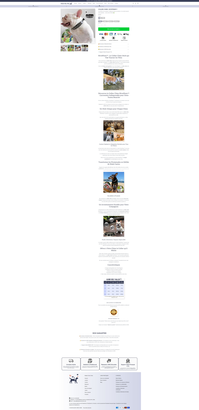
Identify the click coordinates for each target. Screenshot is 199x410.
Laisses (86, 380)
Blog (101, 382)
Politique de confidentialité (121, 384)
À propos (86, 394)
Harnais (86, 378)
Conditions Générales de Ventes (122, 391)
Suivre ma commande (104, 378)
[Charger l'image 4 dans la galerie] (85, 48)
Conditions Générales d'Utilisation (120, 389)
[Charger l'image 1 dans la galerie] (64, 48)
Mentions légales (119, 380)
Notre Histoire (118, 378)
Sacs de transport (88, 388)
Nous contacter (88, 392)
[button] (80, 3)
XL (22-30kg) (116, 21)
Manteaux (87, 384)
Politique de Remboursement (121, 386)
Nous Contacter (103, 380)
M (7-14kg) (105, 21)
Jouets (86, 390)
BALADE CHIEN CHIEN (77, 407)
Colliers (86, 382)
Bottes (86, 386)
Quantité (99, 22)
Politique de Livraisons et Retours (122, 382)
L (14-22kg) (111, 21)
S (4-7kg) (100, 21)
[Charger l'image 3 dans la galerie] (78, 48)
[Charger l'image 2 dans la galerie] (71, 48)
